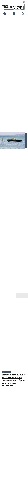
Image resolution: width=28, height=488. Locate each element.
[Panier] (23, 13)
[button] (14, 13)
